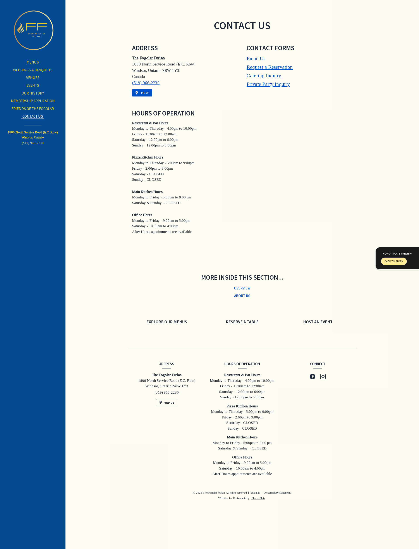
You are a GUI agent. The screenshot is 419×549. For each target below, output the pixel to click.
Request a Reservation (270, 67)
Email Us (256, 58)
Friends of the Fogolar (33, 108)
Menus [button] (33, 62)
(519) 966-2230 (33, 143)
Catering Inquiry (264, 75)
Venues (32, 77)
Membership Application (33, 100)
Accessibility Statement (277, 492)
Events (32, 85)
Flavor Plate (258, 498)
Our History (33, 93)
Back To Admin (394, 261)
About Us (242, 295)
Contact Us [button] (32, 116)
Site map (255, 492)
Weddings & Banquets (32, 70)
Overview (242, 288)
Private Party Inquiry (268, 84)
